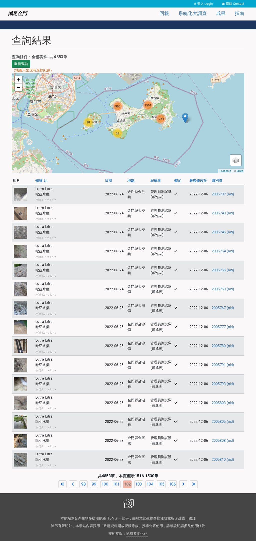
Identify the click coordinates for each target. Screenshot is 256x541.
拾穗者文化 (135, 534)
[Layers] (235, 160)
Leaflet (224, 171)
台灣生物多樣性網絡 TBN (94, 518)
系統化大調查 (192, 13)
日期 (108, 180)
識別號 (217, 180)
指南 (239, 13)
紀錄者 (155, 180)
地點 (131, 180)
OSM (240, 171)
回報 (164, 13)
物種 (41, 180)
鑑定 (177, 180)
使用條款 (198, 526)
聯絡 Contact (235, 3)
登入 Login (205, 3)
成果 (221, 13)
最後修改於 (198, 180)
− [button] (18, 87)
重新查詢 (21, 64)
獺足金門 (17, 13)
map (127, 123)
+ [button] (18, 80)
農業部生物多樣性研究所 (155, 518)
